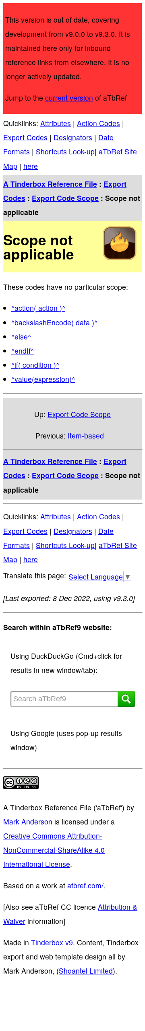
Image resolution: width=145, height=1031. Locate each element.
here (30, 166)
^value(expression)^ (43, 379)
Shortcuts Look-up (65, 151)
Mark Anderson (27, 821)
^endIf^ (22, 351)
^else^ (21, 336)
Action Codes (98, 123)
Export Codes (25, 137)
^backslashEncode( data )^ (54, 322)
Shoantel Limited (86, 971)
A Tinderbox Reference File (50, 184)
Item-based (86, 435)
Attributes (55, 123)
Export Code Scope (65, 198)
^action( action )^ (38, 308)
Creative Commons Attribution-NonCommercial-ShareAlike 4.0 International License (54, 850)
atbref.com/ (85, 885)
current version (69, 98)
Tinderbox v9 (52, 942)
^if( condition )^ (35, 365)
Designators (73, 137)
